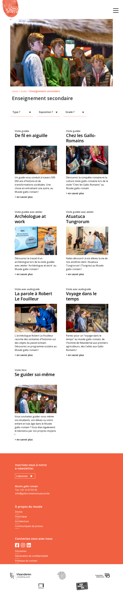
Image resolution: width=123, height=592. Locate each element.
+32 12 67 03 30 (28, 490)
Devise (18, 511)
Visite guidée (35, 164)
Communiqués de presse (29, 526)
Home (15, 91)
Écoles (24, 91)
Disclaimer (21, 551)
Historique (21, 516)
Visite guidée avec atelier (35, 243)
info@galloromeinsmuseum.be (32, 493)
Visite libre (35, 404)
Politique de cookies (26, 560)
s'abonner (22, 476)
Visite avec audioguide (36, 322)
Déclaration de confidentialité (31, 556)
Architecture (22, 521)
